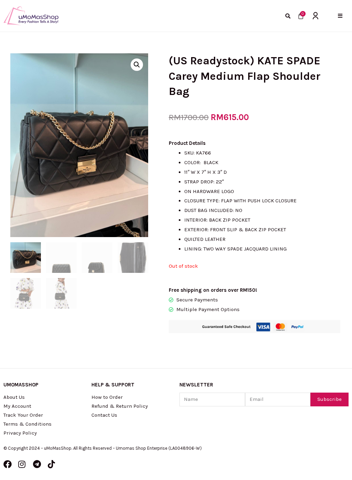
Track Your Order (23, 415)
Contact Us (104, 415)
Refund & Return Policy (119, 406)
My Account (17, 406)
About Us (14, 397)
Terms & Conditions (27, 424)
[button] (340, 16)
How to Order (107, 397)
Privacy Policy (20, 433)
